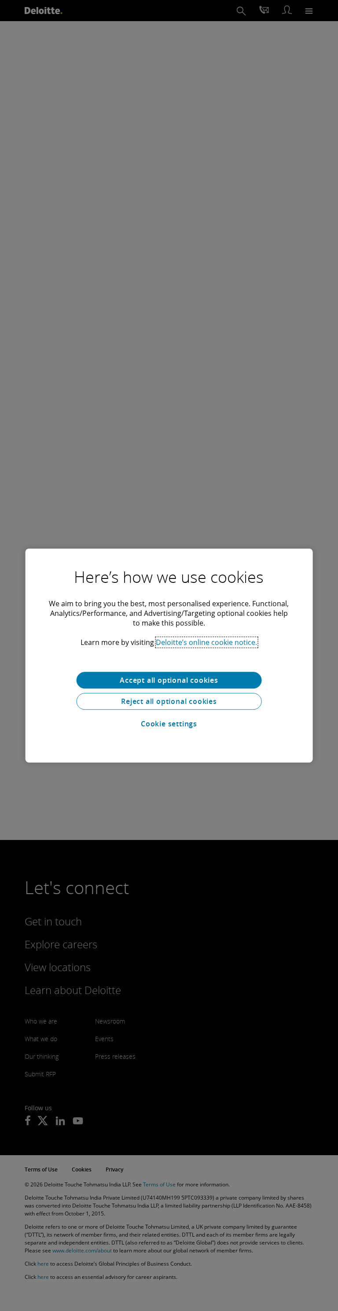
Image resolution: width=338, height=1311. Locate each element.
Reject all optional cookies (169, 701)
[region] (169, 655)
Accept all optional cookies (169, 680)
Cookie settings (169, 724)
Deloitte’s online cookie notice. (206, 642)
